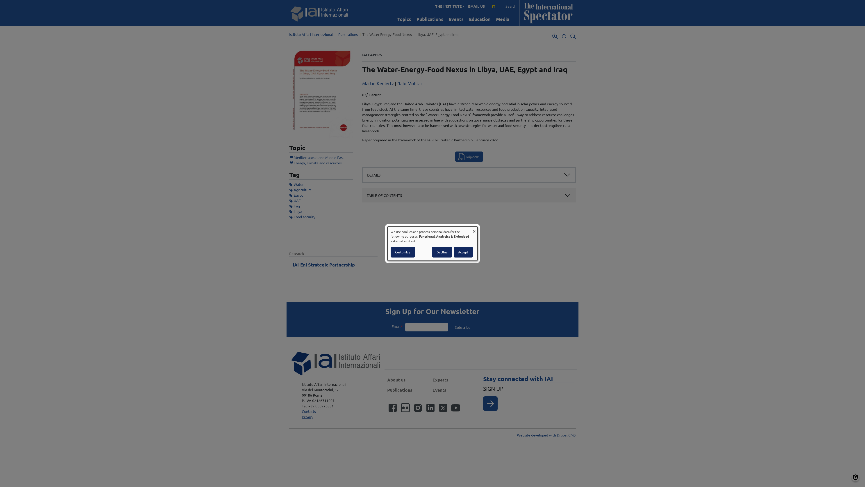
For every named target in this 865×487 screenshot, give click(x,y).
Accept (463, 252)
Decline (442, 252)
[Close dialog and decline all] (474, 229)
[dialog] (432, 243)
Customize (402, 252)
